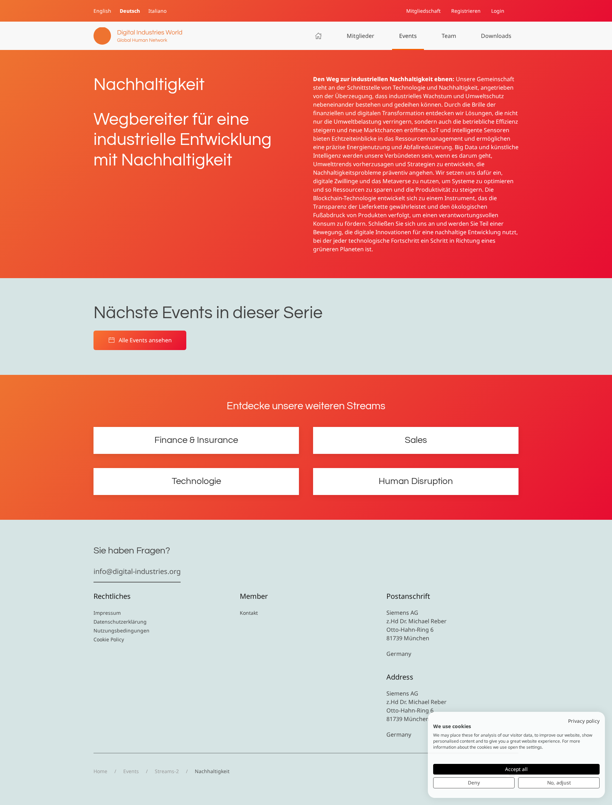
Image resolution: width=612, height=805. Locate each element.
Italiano (157, 10)
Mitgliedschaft (423, 10)
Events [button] (408, 36)
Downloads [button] (496, 36)
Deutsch (130, 10)
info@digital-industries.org (137, 571)
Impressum (107, 612)
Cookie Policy (109, 639)
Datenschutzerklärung (120, 621)
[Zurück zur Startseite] (138, 36)
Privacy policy (584, 720)
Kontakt (249, 612)
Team (449, 36)
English (102, 10)
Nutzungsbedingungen (121, 630)
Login (497, 10)
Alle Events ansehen (145, 340)
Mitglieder (360, 36)
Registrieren (466, 10)
